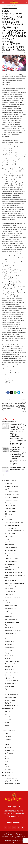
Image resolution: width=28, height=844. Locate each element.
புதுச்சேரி (7, 603)
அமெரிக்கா (8, 739)
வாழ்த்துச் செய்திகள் (12, 486)
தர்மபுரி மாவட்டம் (9, 628)
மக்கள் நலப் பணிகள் (11, 547)
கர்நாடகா (7, 711)
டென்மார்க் (8, 747)
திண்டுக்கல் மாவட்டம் (10, 655)
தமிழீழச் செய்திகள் (8, 772)
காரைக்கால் (8, 728)
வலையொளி (5, 836)
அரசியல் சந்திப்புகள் (10, 511)
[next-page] (5, 475)
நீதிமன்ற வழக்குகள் (10, 514)
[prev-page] (3, 475)
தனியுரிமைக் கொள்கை (14, 838)
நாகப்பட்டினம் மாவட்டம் (11, 672)
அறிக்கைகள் (4, 8)
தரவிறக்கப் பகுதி (8, 834)
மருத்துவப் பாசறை (10, 564)
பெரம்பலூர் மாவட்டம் (10, 664)
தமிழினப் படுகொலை (11, 778)
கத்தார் (7, 759)
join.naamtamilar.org (14, 817)
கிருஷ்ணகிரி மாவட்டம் (11, 625)
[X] (11, 392)
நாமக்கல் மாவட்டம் (10, 642)
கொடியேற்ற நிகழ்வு (12, 528)
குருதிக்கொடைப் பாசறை (12, 567)
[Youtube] (22, 827)
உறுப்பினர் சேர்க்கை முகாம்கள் (15, 531)
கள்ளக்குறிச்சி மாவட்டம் (11, 636)
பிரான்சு (7, 745)
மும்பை (7, 722)
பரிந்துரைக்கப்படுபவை (9, 421)
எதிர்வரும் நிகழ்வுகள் (12, 492)
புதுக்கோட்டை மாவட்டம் (11, 681)
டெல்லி (7, 725)
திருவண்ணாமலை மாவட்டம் (13, 630)
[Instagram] (9, 827)
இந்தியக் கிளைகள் (8, 708)
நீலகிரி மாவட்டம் (9, 647)
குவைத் (7, 756)
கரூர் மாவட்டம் (9, 658)
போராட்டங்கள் (9, 536)
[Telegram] (18, 392)
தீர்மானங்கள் (8, 517)
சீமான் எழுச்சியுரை (10, 503)
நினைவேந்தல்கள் (10, 542)
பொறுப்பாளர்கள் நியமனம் (12, 494)
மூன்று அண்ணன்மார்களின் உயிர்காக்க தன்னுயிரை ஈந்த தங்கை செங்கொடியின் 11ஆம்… (20, 407)
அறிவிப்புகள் (8, 489)
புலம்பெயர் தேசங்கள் (9, 731)
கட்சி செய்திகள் (7, 520)
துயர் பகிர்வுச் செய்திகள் (11, 500)
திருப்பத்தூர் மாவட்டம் (11, 619)
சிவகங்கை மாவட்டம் (10, 683)
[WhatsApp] (15, 392)
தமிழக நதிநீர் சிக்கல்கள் (11, 781)
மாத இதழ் (12, 836)
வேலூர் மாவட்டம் (9, 617)
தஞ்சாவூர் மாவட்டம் (10, 678)
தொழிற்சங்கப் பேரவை (11, 558)
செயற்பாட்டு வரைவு (20, 836)
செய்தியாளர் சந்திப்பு (11, 506)
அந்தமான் (8, 714)
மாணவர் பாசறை (10, 591)
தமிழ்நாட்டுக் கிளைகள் (9, 600)
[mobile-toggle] (2, 2)
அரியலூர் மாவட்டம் (10, 667)
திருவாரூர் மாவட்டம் (10, 675)
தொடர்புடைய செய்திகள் (9, 419)
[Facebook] (8, 392)
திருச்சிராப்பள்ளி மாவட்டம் (12, 661)
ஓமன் (6, 761)
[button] (26, 2)
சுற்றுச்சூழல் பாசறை (10, 570)
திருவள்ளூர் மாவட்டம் (11, 605)
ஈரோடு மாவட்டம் (9, 644)
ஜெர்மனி (7, 733)
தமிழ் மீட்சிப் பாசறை (10, 580)
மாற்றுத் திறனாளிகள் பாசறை (13, 597)
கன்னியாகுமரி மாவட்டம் (11, 706)
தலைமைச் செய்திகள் (11, 5)
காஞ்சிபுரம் (8, 611)
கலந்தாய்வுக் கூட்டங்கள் (11, 539)
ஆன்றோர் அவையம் (10, 550)
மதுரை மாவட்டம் (9, 686)
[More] (22, 392)
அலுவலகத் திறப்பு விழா (13, 525)
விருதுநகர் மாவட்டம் (10, 692)
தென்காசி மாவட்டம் (10, 700)
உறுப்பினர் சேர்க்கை (10, 833)
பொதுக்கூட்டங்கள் (10, 533)
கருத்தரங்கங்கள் (9, 545)
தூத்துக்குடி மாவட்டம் (10, 697)
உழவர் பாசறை (9, 589)
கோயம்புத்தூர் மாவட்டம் (11, 650)
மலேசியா (7, 767)
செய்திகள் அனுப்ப (18, 834)
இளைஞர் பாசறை (10, 553)
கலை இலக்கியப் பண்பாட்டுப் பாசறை (15, 583)
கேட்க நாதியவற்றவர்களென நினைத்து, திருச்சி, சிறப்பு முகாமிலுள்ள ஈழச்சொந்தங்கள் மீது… (8, 406)
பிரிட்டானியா (8, 736)
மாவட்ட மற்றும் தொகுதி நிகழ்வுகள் (14, 522)
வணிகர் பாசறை (9, 594)
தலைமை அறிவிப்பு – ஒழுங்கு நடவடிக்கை (17, 468)
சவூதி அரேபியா (9, 750)
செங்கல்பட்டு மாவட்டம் (11, 614)
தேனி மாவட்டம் (9, 689)
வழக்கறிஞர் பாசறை (10, 586)
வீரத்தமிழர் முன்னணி (11, 561)
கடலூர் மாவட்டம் (9, 669)
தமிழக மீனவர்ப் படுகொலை (12, 784)
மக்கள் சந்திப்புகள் (10, 508)
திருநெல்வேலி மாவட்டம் (12, 703)
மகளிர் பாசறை (9, 556)
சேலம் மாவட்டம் (9, 639)
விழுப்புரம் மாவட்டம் (10, 633)
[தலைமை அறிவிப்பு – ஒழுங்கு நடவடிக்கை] (5, 469)
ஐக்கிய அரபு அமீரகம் (10, 753)
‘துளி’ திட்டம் (19, 833)
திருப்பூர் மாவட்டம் (10, 653)
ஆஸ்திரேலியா (9, 770)
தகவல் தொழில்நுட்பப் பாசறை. (13, 572)
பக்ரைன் (7, 764)
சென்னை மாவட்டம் (10, 608)
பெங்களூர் (8, 720)
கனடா (6, 742)
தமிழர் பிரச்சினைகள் (9, 775)
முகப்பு (3, 5)
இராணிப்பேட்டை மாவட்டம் (12, 622)
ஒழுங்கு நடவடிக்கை (12, 497)
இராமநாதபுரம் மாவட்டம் (11, 694)
